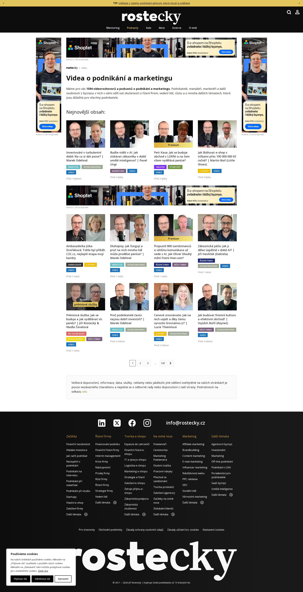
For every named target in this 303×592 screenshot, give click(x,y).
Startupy (175, 167)
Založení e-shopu (134, 483)
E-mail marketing (192, 461)
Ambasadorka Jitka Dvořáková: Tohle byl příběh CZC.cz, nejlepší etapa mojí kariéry (85, 252)
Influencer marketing (194, 467)
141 (163, 363)
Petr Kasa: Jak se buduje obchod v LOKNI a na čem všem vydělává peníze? (172, 156)
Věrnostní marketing (194, 496)
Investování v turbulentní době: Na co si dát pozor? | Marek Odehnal (84, 156)
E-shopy (204, 171)
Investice (73, 167)
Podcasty (132, 28)
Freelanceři (159, 444)
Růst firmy (180, 264)
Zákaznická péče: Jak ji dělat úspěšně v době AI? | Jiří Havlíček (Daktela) (216, 250)
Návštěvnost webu (193, 473)
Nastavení (63, 578)
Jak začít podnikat (76, 456)
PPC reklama (189, 479)
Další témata (74, 514)
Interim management (107, 456)
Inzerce (176, 28)
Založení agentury (164, 493)
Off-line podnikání (222, 461)
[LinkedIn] (102, 423)
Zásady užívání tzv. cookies (183, 529)
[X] (117, 423)
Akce (162, 28)
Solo (148, 28)
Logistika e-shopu (135, 465)
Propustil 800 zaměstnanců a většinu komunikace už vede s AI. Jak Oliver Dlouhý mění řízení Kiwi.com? (173, 252)
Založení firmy (74, 508)
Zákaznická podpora (136, 498)
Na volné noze (76, 333)
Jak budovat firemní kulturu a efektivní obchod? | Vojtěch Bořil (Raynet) (217, 319)
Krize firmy (101, 461)
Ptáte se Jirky (75, 339)
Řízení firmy (162, 264)
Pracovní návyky (162, 471)
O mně (193, 28)
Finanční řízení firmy (107, 450)
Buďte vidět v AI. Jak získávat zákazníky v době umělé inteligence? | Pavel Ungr (128, 158)
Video (84, 67)
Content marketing (193, 456)
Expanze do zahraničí (136, 444)
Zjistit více (43, 570)
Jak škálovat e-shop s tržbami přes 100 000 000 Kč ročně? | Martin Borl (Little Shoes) (217, 158)
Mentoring (112, 28)
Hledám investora (76, 450)
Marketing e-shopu (135, 471)
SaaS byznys (218, 483)
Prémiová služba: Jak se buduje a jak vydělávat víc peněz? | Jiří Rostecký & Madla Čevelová (84, 321)
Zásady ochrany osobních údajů (144, 529)
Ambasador (74, 264)
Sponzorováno (92, 167)
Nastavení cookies (213, 529)
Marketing (118, 171)
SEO (184, 485)
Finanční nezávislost (78, 444)
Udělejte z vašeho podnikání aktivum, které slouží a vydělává (154, 3)
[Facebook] (132, 423)
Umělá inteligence (222, 489)
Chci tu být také (51, 134)
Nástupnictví (102, 467)
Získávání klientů (163, 508)
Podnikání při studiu (78, 491)
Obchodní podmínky (110, 529)
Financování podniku (107, 444)
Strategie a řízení (134, 477)
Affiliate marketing (193, 444)
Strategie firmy (104, 491)
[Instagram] (147, 423)
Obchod (160, 167)
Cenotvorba (160, 450)
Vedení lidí (101, 496)
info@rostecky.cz (185, 422)
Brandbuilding (190, 450)
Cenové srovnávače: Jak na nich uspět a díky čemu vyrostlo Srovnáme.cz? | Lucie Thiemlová (172, 321)
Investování (218, 450)
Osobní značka (162, 465)
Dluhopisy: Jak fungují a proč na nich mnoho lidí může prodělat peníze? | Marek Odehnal (127, 252)
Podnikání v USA (221, 467)
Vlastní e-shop (74, 502)
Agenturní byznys (221, 444)
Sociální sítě (189, 491)
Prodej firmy (102, 473)
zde (84, 391)
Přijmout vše (20, 578)
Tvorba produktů (163, 487)
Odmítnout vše (42, 578)
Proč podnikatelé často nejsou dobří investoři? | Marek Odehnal (127, 319)
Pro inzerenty (87, 529)
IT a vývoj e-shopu (135, 459)
